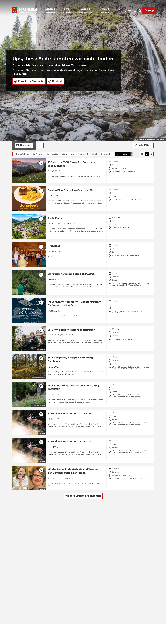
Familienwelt (67, 10)
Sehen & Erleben (50, 10)
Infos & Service (105, 10)
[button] (143, 145)
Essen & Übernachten (85, 10)
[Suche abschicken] (41, 145)
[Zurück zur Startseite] (23, 10)
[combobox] (41, 145)
